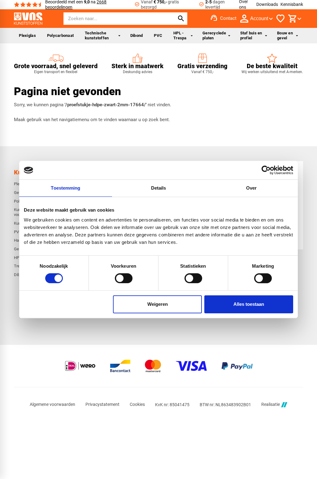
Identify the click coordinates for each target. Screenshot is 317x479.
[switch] (123, 278)
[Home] (28, 18)
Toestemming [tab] (65, 188)
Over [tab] (251, 188)
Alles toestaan (248, 304)
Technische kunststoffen (97, 35)
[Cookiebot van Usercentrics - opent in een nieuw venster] (266, 170)
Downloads (267, 4)
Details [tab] (158, 188)
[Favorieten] (280, 18)
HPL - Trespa (180, 35)
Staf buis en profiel (251, 35)
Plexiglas (27, 35)
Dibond (136, 35)
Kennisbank (291, 4)
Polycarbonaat (60, 35)
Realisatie (270, 404)
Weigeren (157, 304)
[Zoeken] (181, 18)
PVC (158, 35)
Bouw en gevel (285, 35)
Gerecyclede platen (214, 35)
